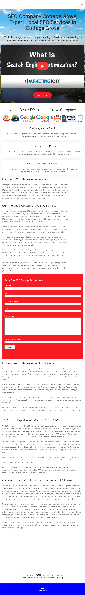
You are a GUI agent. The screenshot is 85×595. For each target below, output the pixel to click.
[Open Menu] (82, 4)
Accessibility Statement (47, 578)
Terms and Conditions (30, 578)
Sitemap (60, 578)
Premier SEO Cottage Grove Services (25, 179)
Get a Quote (42, 95)
